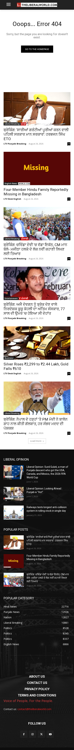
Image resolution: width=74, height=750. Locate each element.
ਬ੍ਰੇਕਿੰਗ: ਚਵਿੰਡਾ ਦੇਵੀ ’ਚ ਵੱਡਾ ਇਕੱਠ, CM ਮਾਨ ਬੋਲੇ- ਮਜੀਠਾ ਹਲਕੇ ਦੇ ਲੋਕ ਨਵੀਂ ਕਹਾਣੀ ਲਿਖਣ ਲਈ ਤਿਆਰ (35, 249)
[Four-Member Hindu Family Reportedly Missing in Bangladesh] (37, 168)
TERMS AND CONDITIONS (37, 695)
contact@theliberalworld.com (34, 709)
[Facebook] (23, 734)
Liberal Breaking (12, 124)
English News (11, 183)
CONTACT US (37, 683)
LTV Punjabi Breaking (15, 143)
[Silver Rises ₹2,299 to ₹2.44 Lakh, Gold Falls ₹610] (37, 343)
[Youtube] (50, 734)
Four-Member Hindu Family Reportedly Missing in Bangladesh (36, 191)
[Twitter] (41, 734)
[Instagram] (32, 734)
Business (9, 358)
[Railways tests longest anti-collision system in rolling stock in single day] (14, 513)
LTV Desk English (12, 198)
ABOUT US (37, 676)
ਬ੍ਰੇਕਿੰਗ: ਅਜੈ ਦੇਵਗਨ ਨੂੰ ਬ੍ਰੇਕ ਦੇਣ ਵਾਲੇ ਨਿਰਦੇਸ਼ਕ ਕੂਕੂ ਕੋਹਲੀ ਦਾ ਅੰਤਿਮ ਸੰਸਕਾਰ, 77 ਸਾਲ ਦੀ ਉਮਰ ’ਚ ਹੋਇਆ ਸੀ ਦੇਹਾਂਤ (34, 309)
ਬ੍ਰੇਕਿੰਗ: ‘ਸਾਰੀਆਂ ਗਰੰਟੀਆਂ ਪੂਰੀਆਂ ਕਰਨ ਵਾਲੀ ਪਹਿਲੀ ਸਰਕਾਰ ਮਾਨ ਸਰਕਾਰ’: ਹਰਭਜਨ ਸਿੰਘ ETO (36, 134)
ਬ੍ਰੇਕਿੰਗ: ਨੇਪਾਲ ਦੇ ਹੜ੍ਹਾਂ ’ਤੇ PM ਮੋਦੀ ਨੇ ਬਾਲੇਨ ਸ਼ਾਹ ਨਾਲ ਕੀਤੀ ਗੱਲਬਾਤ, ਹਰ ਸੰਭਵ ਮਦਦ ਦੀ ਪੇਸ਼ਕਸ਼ (36, 423)
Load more (35, 440)
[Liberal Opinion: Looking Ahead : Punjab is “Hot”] (14, 494)
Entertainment (11, 298)
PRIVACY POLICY (37, 689)
